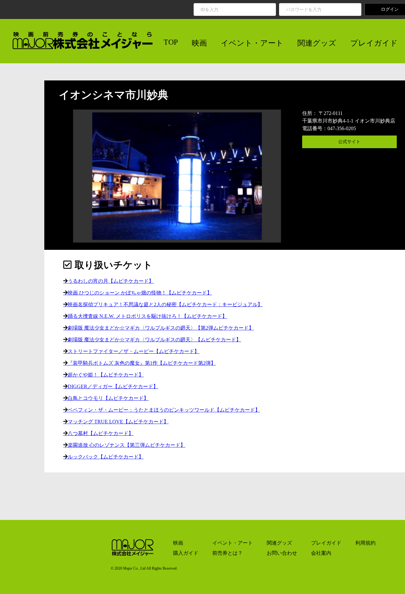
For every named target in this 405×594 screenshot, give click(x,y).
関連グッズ (316, 43)
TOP (171, 42)
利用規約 (365, 543)
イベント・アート (252, 43)
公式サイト (349, 141)
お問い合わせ (282, 553)
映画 (199, 43)
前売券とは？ (227, 553)
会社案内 (321, 553)
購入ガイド (185, 553)
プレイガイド (374, 43)
